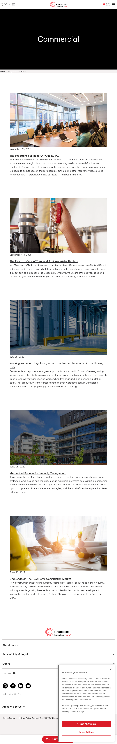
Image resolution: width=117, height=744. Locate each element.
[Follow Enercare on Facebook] (13, 686)
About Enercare (12, 645)
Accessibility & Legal (15, 654)
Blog (10, 71)
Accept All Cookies (86, 724)
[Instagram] (5, 686)
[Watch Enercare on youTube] (28, 686)
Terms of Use (37, 718)
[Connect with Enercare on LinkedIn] (20, 686)
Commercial (21, 71)
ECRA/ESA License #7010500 (55, 718)
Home (2, 71)
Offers (6, 663)
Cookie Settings (86, 732)
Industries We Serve (13, 694)
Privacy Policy (25, 718)
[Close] (110, 669)
